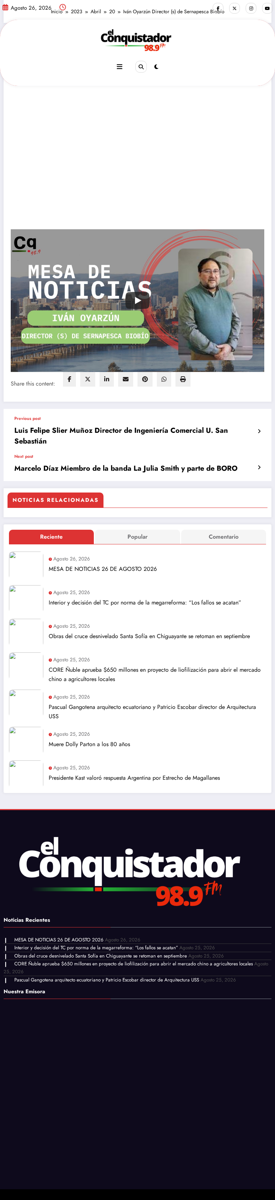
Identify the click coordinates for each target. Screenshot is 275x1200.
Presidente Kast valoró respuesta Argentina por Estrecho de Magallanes (134, 778)
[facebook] (69, 379)
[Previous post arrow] (259, 431)
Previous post (27, 418)
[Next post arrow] (259, 467)
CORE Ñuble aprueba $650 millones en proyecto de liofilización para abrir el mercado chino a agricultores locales (155, 674)
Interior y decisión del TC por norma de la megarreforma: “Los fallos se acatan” (145, 602)
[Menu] (119, 66)
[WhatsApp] (164, 379)
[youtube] (267, 8)
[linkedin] (107, 379)
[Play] (137, 300)
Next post (23, 456)
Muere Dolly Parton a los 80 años (89, 744)
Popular (137, 537)
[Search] (141, 66)
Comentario (223, 537)
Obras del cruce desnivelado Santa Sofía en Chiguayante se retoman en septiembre (149, 636)
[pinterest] (145, 379)
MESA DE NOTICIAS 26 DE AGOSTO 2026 (103, 569)
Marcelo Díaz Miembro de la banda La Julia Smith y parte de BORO (125, 468)
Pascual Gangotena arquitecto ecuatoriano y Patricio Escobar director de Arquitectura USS (152, 711)
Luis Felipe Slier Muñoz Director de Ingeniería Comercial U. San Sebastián (121, 435)
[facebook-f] (218, 8)
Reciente (51, 537)
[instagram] (251, 8)
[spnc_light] (156, 67)
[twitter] (87, 379)
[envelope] (125, 379)
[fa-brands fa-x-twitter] (234, 8)
